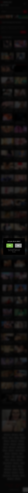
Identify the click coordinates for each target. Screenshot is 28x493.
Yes (10, 245)
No (18, 245)
